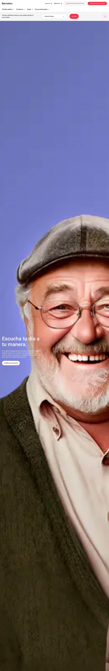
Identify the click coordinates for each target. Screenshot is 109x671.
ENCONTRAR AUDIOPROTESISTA (75, 3)
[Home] (7, 3)
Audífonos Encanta (11, 363)
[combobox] (53, 16)
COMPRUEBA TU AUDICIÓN (97, 3)
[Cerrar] (105, 16)
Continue (74, 16)
